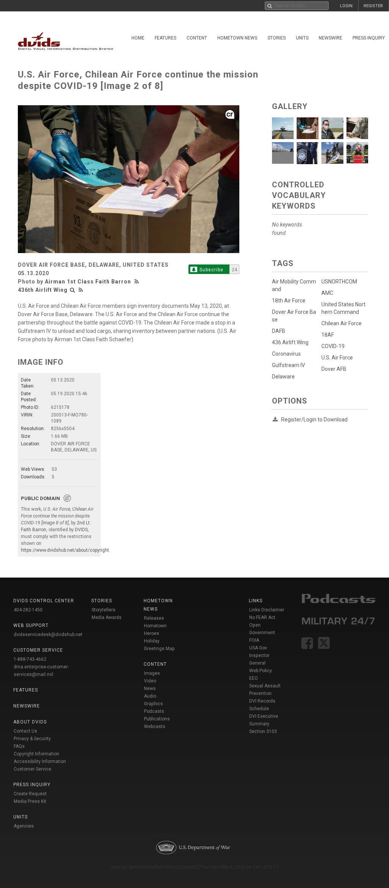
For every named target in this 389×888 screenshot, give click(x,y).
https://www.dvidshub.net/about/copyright (65, 550)
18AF (327, 335)
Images (152, 673)
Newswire (330, 38)
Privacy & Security (32, 738)
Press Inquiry (32, 784)
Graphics (153, 703)
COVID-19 (333, 346)
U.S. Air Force (337, 358)
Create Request (30, 793)
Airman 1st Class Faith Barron (88, 282)
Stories (276, 38)
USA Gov (258, 648)
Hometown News (237, 38)
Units (302, 38)
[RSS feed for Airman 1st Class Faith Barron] (137, 282)
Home (137, 38)
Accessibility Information (40, 761)
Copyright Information (36, 754)
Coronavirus (286, 354)
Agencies (24, 826)
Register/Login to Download (314, 419)
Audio (150, 696)
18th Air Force (288, 301)
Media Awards (107, 617)
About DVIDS (30, 722)
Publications (157, 719)
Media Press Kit (30, 801)
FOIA (254, 640)
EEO (253, 678)
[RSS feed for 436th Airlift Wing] (80, 290)
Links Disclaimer (266, 610)
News (150, 688)
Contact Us (25, 731)
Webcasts (154, 726)
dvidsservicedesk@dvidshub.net (48, 634)
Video (150, 681)
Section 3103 (263, 731)
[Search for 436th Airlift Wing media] (72, 290)
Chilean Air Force (341, 323)
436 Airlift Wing (290, 342)
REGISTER (373, 5)
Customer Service (32, 769)
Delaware (283, 377)
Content (197, 38)
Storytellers (103, 610)
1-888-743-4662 (30, 659)
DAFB (278, 331)
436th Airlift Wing (43, 290)
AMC (327, 293)
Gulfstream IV (288, 365)
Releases (154, 618)
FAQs (19, 746)
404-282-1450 (28, 610)
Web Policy (260, 670)
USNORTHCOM (339, 282)
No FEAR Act (262, 617)
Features (165, 38)
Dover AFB (333, 369)
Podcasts (154, 711)
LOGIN (346, 5)
